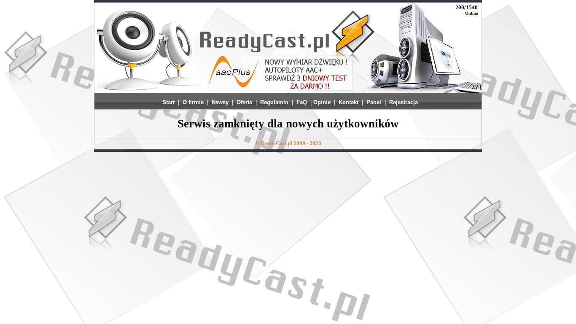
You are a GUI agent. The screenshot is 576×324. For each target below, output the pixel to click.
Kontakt (348, 102)
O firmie (193, 102)
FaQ (301, 102)
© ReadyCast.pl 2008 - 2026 (288, 143)
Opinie (322, 102)
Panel (373, 102)
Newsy (220, 102)
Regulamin (274, 102)
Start (168, 102)
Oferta (244, 102)
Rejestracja (403, 102)
